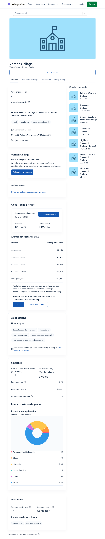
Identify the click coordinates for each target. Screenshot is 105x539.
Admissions (46, 79)
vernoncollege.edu (23, 130)
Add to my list (52, 72)
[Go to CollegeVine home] (16, 4)
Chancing (40, 4)
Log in (81, 4)
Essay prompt (60, 79)
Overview (14, 79)
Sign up (92, 4)
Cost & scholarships (29, 79)
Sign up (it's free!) (37, 304)
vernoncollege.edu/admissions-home (30, 192)
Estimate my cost (49, 214)
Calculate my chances (22, 172)
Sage (30, 4)
